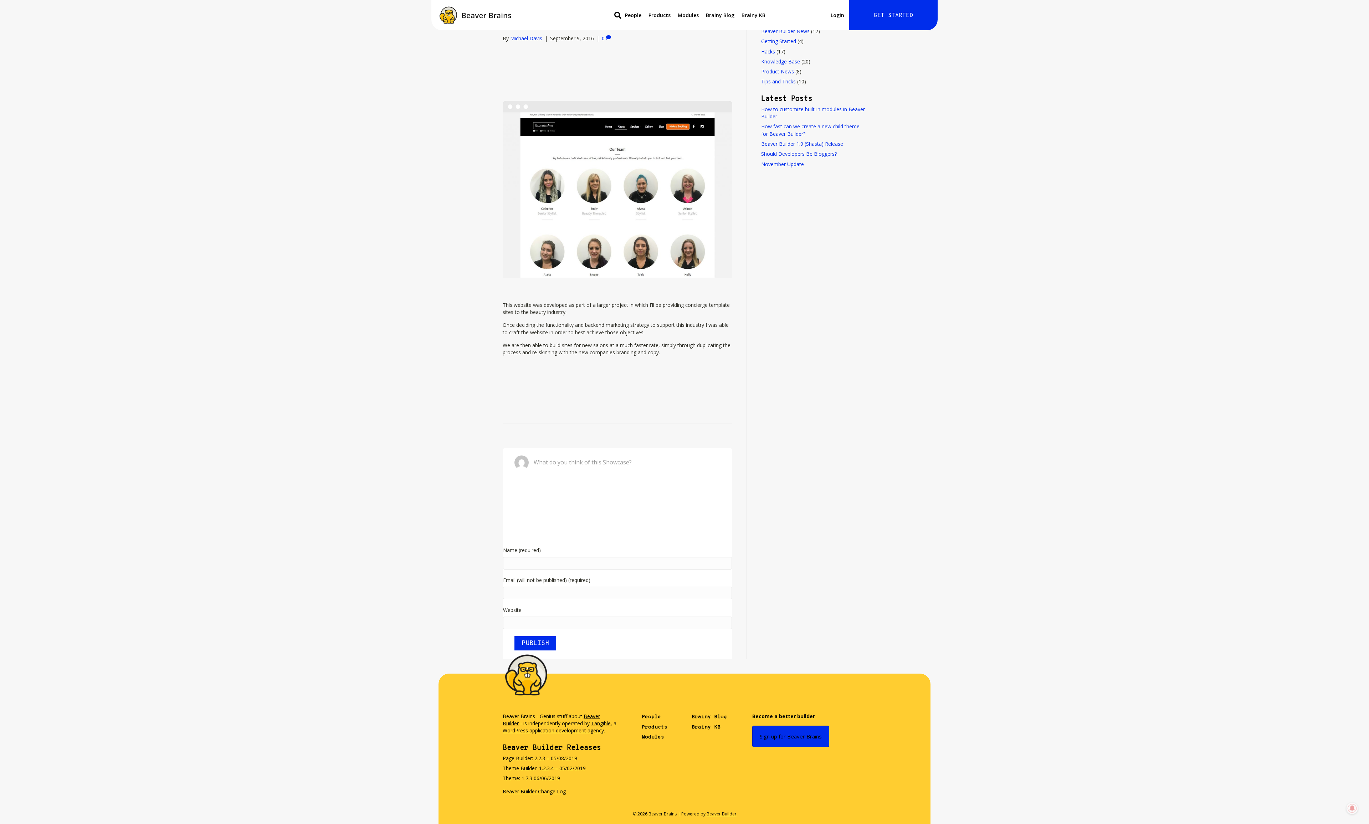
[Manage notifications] (1352, 808)
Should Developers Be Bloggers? (799, 153)
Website (512, 610)
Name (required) (522, 550)
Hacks (768, 51)
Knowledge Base (780, 61)
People (633, 15)
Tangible (601, 723)
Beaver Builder (722, 814)
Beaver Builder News (785, 31)
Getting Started (778, 41)
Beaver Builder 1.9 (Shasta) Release (802, 143)
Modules (688, 15)
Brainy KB (753, 15)
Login (837, 15)
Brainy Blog (720, 15)
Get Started (893, 15)
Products (659, 15)
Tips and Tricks (778, 81)
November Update (782, 164)
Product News (777, 71)
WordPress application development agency (553, 730)
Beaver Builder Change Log (534, 791)
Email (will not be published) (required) (546, 580)
